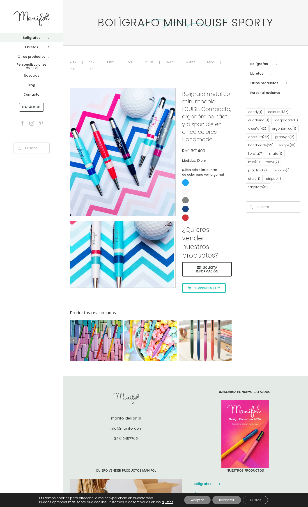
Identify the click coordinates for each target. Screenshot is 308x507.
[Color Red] (207, 200)
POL (72, 69)
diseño (257, 128)
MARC (169, 62)
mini (254, 162)
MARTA (190, 62)
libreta (255, 153)
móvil (272, 162)
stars (254, 178)
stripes (273, 178)
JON (129, 62)
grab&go (284, 137)
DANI (91, 62)
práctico (257, 170)
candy (255, 112)
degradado (286, 120)
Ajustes (255, 500)
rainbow (281, 170)
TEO (90, 69)
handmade (261, 145)
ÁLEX (73, 62)
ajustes (167, 502)
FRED (110, 62)
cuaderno (258, 120)
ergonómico (284, 128)
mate (275, 153)
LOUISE (149, 62)
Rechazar (226, 500)
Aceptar (197, 500)
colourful (278, 112)
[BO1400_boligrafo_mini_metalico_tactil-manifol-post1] (122, 89)
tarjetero (258, 187)
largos (287, 145)
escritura (258, 137)
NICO (211, 62)
